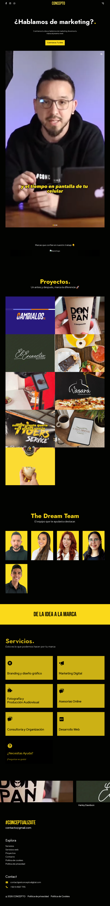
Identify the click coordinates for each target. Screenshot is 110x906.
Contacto (10, 856)
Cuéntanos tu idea (55, 43)
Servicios (9, 846)
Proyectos (10, 853)
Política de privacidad (15, 863)
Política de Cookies (60, 896)
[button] (53, 225)
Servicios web (11, 849)
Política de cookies (14, 860)
